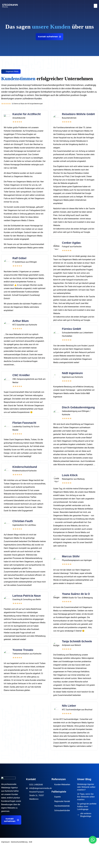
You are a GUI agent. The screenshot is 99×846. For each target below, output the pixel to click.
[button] (95, 6)
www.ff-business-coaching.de (16, 446)
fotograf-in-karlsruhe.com (77, 280)
